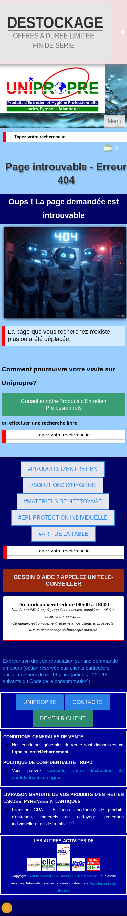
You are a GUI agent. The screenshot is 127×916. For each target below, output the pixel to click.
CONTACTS (87, 702)
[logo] (52, 88)
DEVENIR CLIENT (63, 718)
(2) (71, 822)
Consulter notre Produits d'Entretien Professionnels (63, 404)
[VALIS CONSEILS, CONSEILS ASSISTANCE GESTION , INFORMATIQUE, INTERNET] (78, 864)
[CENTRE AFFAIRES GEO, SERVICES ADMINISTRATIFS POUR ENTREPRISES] (93, 864)
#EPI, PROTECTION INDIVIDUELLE (63, 518)
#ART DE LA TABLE (63, 534)
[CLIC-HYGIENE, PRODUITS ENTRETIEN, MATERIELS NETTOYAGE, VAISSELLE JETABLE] (49, 864)
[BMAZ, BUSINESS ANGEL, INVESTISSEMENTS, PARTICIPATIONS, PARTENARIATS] (63, 850)
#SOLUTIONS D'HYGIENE (63, 485)
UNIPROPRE (39, 702)
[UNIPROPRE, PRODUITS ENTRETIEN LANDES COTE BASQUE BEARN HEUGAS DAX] (34, 864)
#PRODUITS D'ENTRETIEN (63, 469)
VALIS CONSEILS (43, 876)
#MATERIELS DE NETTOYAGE (63, 501)
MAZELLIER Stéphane (79, 876)
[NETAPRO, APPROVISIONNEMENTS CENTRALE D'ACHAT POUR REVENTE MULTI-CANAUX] (63, 864)
